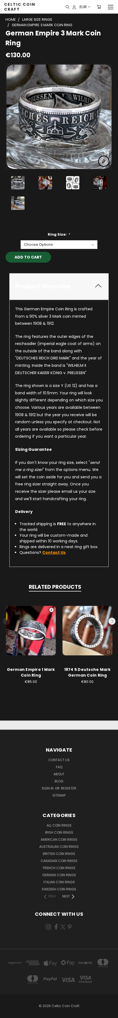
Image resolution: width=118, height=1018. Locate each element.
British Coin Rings (59, 853)
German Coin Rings (59, 875)
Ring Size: (59, 234)
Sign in (48, 788)
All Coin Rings (59, 825)
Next (112, 621)
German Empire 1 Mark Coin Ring (31, 672)
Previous (6, 621)
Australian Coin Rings (59, 846)
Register (68, 788)
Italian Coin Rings (59, 882)
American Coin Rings (59, 839)
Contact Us (59, 760)
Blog (59, 781)
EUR (83, 7)
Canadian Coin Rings (59, 860)
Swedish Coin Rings (59, 889)
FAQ (59, 767)
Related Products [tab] (55, 587)
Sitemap (59, 795)
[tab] (59, 286)
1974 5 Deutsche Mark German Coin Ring (87, 672)
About (59, 774)
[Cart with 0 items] (99, 7)
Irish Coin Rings (59, 832)
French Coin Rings (59, 868)
